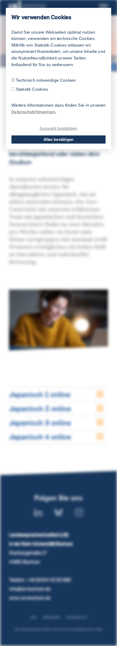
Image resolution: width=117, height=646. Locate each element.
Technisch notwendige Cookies (46, 80)
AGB (33, 617)
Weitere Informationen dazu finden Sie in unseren (58, 108)
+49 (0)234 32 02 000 (48, 580)
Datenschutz (76, 617)
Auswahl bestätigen (58, 128)
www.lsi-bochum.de (29, 598)
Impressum (51, 617)
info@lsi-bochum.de (29, 589)
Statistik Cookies (32, 89)
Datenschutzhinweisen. (33, 111)
